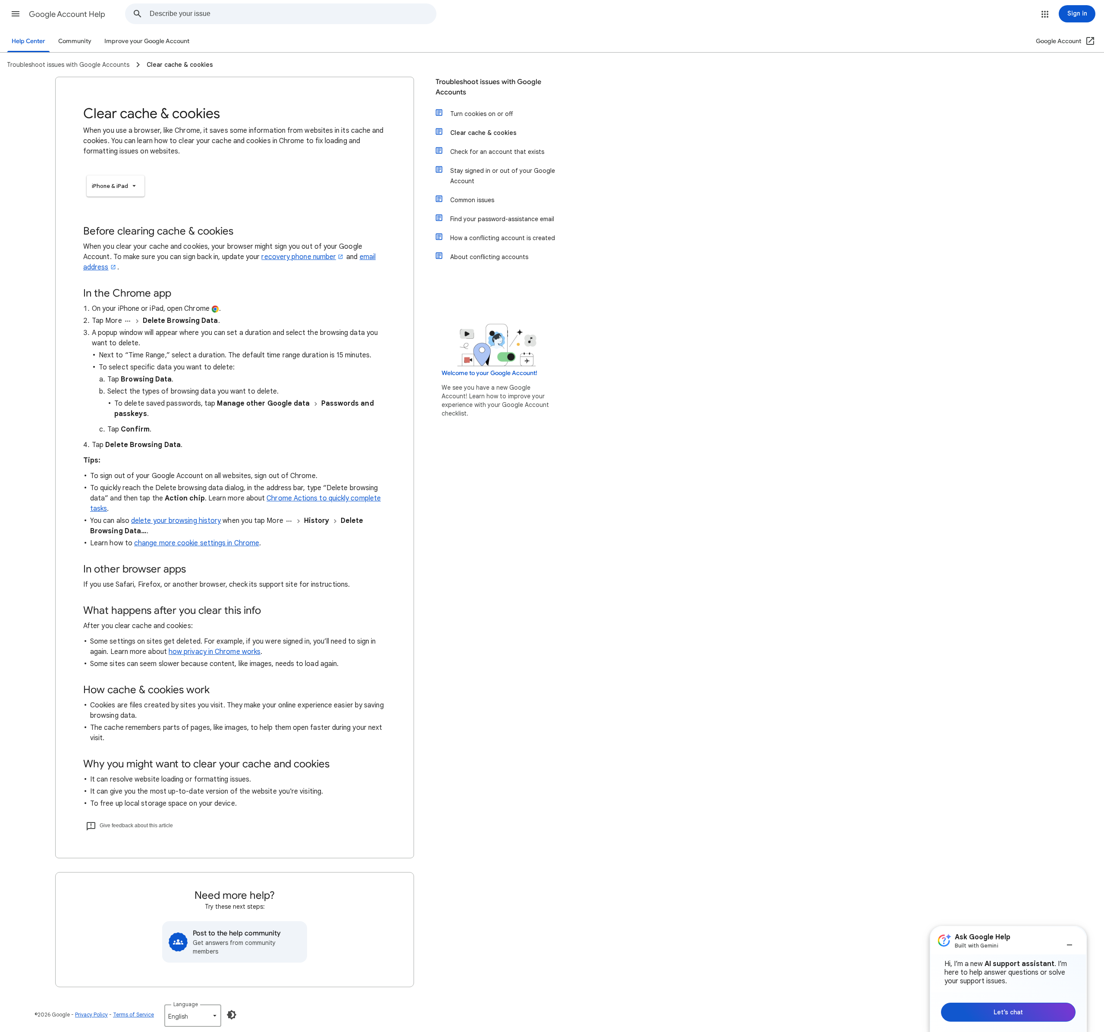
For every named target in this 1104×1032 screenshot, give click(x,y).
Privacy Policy (91, 1014)
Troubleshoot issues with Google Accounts (488, 87)
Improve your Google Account (146, 41)
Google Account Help (67, 14)
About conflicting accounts (489, 257)
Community (74, 41)
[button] (15, 13)
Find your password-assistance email (502, 219)
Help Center (28, 41)
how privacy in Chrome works (214, 651)
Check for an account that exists (497, 152)
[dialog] (1008, 979)
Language (185, 1004)
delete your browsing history (176, 520)
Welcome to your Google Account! (489, 373)
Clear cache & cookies (483, 133)
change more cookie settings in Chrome (196, 543)
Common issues (472, 200)
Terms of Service (133, 1014)
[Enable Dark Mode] (231, 1014)
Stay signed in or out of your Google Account (502, 176)
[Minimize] (1069, 941)
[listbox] (115, 186)
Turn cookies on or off (481, 114)
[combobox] (293, 14)
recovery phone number (298, 257)
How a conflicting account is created (502, 238)
